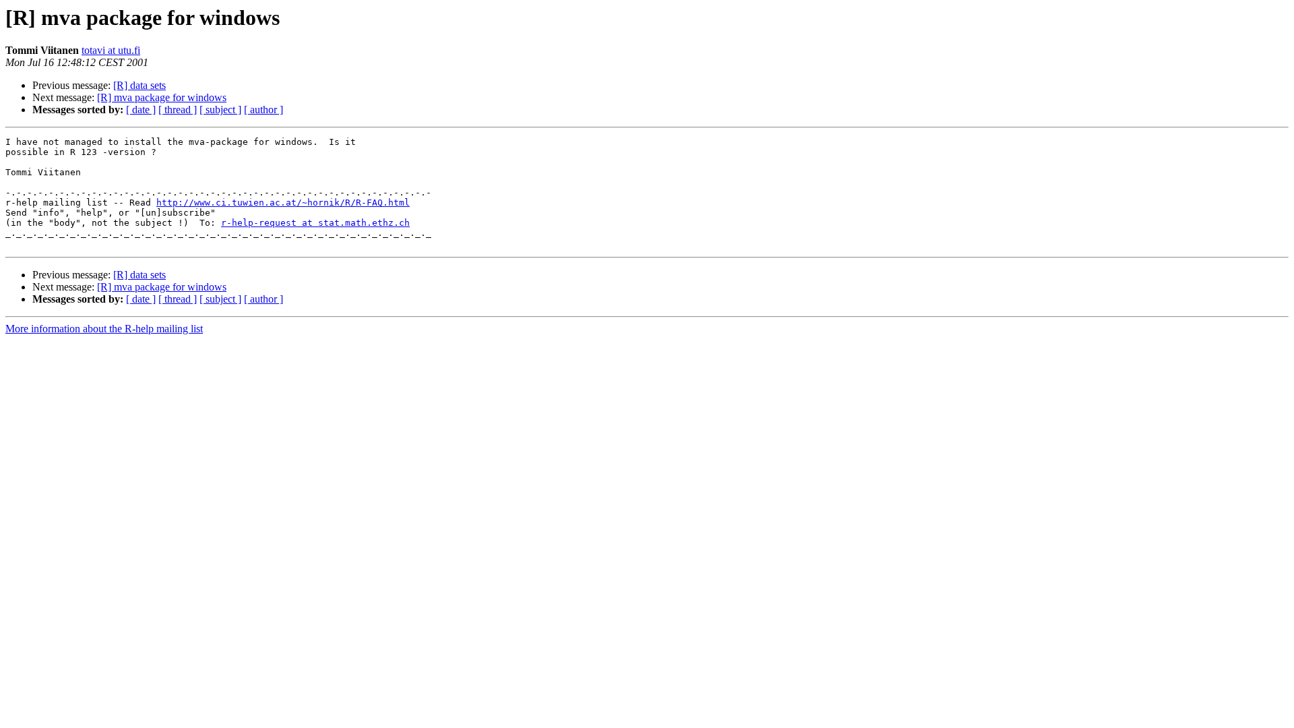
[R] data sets (139, 85)
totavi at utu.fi (111, 50)
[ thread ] (177, 109)
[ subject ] (220, 109)
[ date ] (141, 109)
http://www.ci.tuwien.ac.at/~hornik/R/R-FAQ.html (283, 203)
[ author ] (263, 109)
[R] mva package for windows (161, 97)
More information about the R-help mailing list (104, 328)
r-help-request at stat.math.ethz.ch (315, 223)
